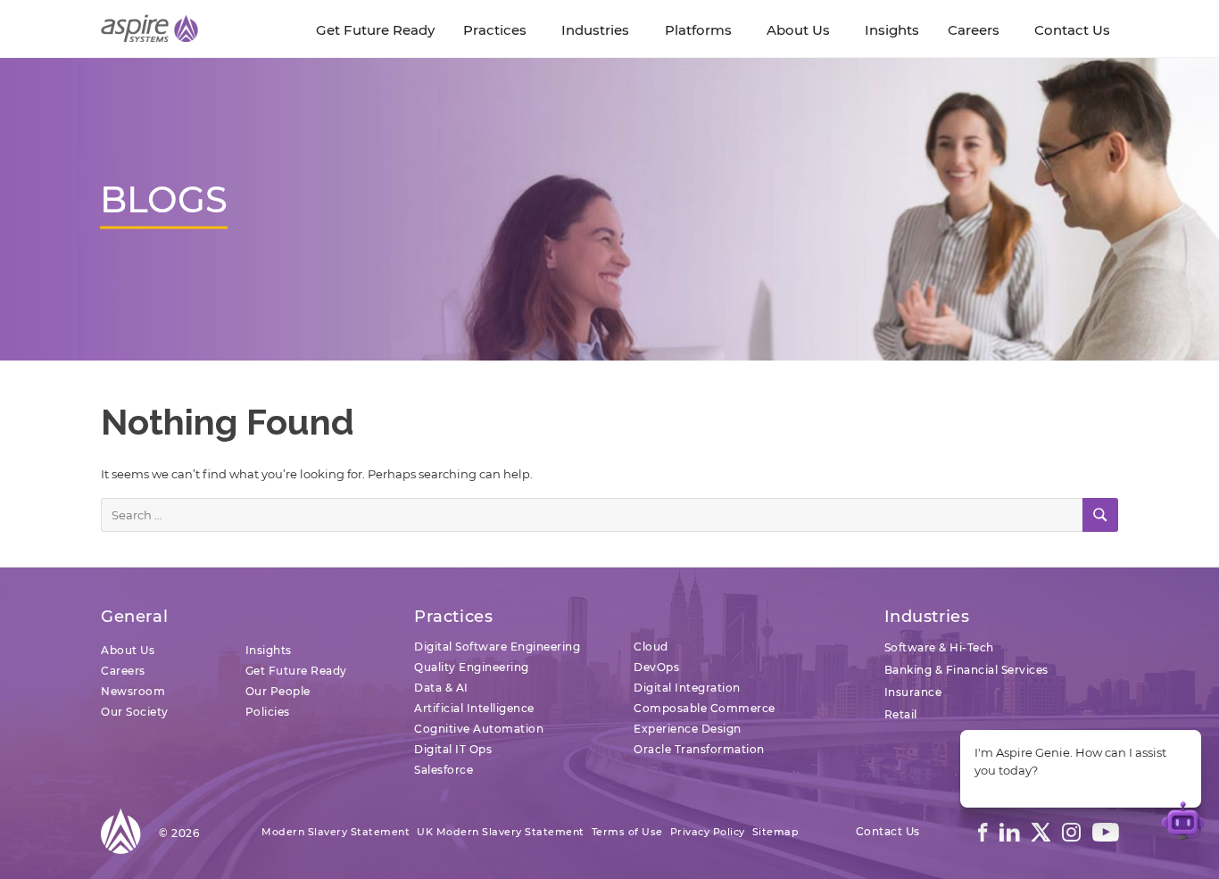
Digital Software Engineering (497, 646)
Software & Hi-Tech (939, 647)
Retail (900, 714)
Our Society (135, 711)
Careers (123, 670)
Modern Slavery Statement (335, 831)
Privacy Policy (707, 831)
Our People (278, 691)
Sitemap (776, 831)
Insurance (913, 692)
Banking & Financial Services (966, 669)
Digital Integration (687, 687)
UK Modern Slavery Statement (501, 831)
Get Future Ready (296, 670)
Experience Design (688, 728)
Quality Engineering (471, 667)
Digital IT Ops (453, 749)
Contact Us (888, 831)
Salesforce (443, 769)
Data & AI (441, 687)
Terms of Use (627, 831)
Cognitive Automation (478, 728)
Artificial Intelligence (474, 708)
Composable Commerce (704, 708)
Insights (268, 650)
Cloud (651, 646)
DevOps (656, 667)
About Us (127, 650)
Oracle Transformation (699, 749)
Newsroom (133, 691)
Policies (267, 711)
